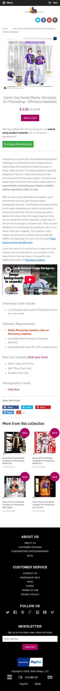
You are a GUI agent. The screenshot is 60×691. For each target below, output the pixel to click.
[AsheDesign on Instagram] (55, 21)
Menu (9, 2)
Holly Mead (13, 389)
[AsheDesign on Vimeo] (52, 612)
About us (30, 542)
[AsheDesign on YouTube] (45, 612)
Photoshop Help (30, 577)
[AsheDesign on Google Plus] (30, 612)
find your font (37, 357)
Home (5, 28)
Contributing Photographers (30, 551)
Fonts (30, 585)
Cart (55, 2)
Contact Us (30, 573)
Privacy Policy (30, 594)
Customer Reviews (30, 547)
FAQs (30, 581)
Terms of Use (30, 590)
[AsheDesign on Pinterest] (49, 21)
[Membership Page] (18, 146)
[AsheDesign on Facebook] (43, 21)
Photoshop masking (35, 259)
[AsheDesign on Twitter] (37, 21)
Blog (30, 555)
